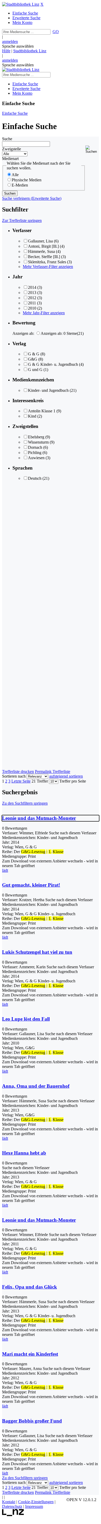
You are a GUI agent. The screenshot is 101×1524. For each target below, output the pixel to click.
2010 (32, 308)
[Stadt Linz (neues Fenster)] (13, 1515)
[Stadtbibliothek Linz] (20, 4)
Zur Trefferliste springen (22, 220)
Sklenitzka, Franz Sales (47, 262)
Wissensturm (38, 442)
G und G (35, 369)
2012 (32, 298)
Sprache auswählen (18, 46)
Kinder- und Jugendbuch (48, 390)
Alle (15, 174)
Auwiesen (36, 458)
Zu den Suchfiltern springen (25, 803)
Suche (7, 139)
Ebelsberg (36, 437)
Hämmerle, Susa (41, 251)
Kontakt (8, 1502)
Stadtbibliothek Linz (29, 51)
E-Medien (20, 185)
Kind (32, 416)
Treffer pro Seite (72, 781)
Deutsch (34, 478)
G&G (32, 359)
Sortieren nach (14, 776)
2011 (32, 303)
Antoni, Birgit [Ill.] (43, 246)
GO (56, 31)
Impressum (34, 1506)
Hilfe (6, 51)
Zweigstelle (11, 149)
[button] (92, 149)
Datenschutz (12, 1506)
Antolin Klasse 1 (41, 411)
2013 (32, 292)
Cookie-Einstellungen (36, 1502)
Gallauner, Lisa (40, 241)
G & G (33, 354)
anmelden (10, 41)
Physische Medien (26, 180)
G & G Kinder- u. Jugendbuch (53, 364)
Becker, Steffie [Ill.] (44, 256)
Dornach (35, 447)
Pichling (34, 452)
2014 (32, 287)
